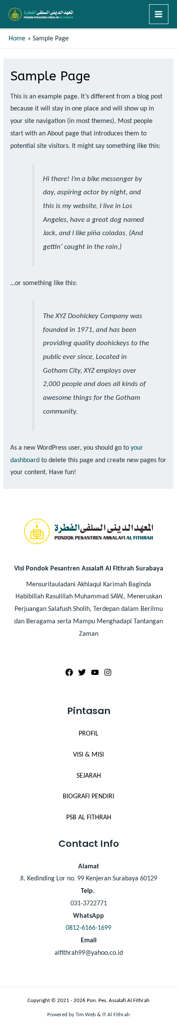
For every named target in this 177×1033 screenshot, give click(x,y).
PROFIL (88, 733)
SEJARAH (88, 775)
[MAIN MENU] (158, 14)
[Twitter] (82, 672)
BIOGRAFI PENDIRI (88, 796)
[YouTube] (95, 672)
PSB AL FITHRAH (88, 817)
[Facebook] (69, 672)
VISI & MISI (88, 754)
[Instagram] (108, 672)
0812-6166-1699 (88, 928)
